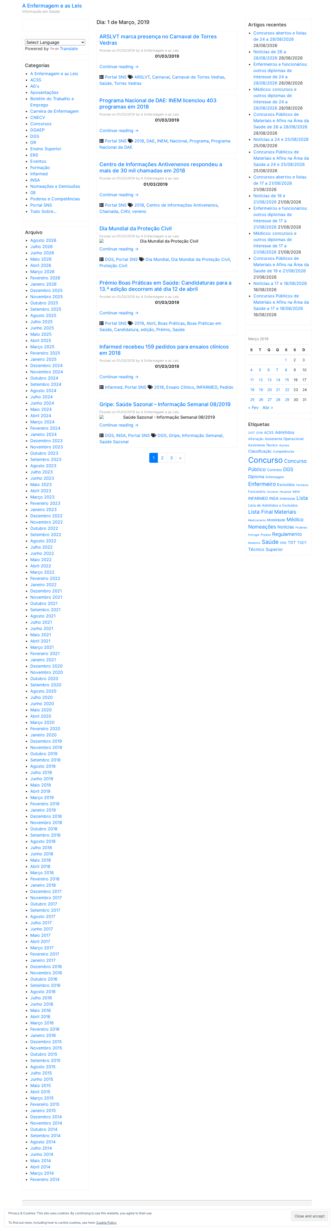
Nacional (178, 140)
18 (252, 389)
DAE (150, 140)
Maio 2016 (40, 1010)
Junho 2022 (42, 553)
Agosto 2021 (43, 615)
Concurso (265, 460)
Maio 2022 (41, 559)
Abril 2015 (40, 1091)
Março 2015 (42, 1098)
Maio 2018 (40, 860)
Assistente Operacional (284, 439)
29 (287, 399)
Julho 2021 (41, 622)
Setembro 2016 (45, 985)
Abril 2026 (40, 265)
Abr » (268, 407)
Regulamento (287, 534)
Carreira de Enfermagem (54, 111)
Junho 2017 (41, 929)
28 (278, 399)
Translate (69, 48)
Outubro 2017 (43, 903)
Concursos (40, 123)
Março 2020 (42, 722)
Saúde (105, 83)
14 (278, 379)
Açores (284, 445)
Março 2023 (42, 497)
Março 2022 (42, 572)
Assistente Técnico (263, 445)
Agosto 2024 (43, 390)
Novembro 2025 (46, 296)
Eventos (38, 161)
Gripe (174, 435)
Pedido (227, 387)
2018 (139, 140)
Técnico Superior (265, 549)
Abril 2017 (40, 941)
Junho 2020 (42, 703)
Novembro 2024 (46, 371)
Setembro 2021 (45, 609)
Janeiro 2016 (43, 1035)
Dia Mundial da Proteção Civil (135, 228)
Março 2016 (42, 1022)
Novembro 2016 (46, 972)
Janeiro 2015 (43, 1110)
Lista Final (260, 512)
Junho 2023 (42, 478)
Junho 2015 (41, 1079)
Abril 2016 (40, 1016)
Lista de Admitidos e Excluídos (273, 505)
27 (269, 399)
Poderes (301, 527)
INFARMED (206, 387)
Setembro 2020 (45, 684)
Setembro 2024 (45, 384)
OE (33, 192)
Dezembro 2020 (46, 666)
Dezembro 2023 (46, 440)
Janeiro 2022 (43, 584)
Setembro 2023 (45, 459)
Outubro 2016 (43, 979)
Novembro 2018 (46, 822)
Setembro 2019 (45, 759)
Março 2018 (42, 872)
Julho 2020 (41, 697)
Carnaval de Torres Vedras (198, 77)
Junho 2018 (41, 853)
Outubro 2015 (43, 1054)
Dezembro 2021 (46, 590)
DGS (34, 136)
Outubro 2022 (44, 528)
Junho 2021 (41, 628)
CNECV (37, 117)
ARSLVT (142, 77)
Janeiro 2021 (43, 659)
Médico (295, 520)
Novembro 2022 (46, 522)
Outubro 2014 (43, 1129)
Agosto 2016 (43, 991)
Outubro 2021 (43, 603)
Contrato (274, 470)
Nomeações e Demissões (55, 186)
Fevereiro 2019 (44, 803)
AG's (34, 86)
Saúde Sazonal (114, 441)
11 (252, 379)
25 (252, 399)
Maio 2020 (41, 709)
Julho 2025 (41, 321)
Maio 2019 (40, 785)
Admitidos (284, 432)
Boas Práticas (171, 323)
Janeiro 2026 (43, 284)
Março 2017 (41, 947)
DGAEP (37, 130)
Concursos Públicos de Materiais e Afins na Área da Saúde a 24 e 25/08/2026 (281, 158)
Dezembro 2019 (46, 741)
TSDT (302, 543)
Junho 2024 (42, 403)
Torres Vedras (127, 83)
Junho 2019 (41, 778)
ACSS (35, 79)
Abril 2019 (40, 791)
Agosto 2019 (43, 766)
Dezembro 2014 (46, 1116)
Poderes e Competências (55, 198)
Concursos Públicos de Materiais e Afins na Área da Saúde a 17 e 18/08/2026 (281, 302)
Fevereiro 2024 (45, 428)
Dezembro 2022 (46, 515)
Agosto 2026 (43, 240)
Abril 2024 (40, 415)
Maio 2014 (40, 1160)
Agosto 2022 (43, 540)
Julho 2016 (41, 997)
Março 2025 (42, 346)
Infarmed (39, 173)
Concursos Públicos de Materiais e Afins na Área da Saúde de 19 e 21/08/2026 (281, 264)
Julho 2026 (41, 246)
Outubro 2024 (44, 378)
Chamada (108, 211)
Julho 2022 (41, 547)
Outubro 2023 (44, 453)
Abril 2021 (40, 641)
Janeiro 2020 (43, 734)
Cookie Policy (106, 1222)
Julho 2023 (41, 472)
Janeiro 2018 (43, 885)
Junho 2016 (41, 1004)
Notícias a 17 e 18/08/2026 (280, 283)
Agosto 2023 (43, 465)
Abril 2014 (40, 1166)
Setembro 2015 (45, 1060)
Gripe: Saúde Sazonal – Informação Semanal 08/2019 (165, 404)
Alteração (256, 439)
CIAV (125, 211)
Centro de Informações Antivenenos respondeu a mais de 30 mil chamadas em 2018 (160, 167)
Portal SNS (41, 205)
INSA (35, 180)
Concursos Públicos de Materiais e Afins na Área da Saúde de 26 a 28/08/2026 (281, 120)
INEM (162, 140)
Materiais (285, 512)
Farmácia (302, 485)
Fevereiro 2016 (44, 1029)
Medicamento (257, 520)
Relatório (254, 543)
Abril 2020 (40, 716)
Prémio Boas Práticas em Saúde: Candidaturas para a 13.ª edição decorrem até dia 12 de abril (165, 286)
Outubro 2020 (44, 678)
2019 (139, 323)
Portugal (253, 535)
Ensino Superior (45, 148)
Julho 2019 (41, 772)
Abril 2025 (40, 340)
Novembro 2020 (46, 672)
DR (33, 142)
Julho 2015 (41, 1073)
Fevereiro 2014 (44, 1179)
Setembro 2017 (45, 910)
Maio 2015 (40, 1085)
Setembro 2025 (45, 309)
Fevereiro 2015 (44, 1104)
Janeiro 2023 (43, 509)
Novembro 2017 (46, 897)
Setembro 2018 (45, 835)
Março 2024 (42, 421)
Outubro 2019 (43, 753)
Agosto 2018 (43, 841)
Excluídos (286, 484)
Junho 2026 (42, 252)
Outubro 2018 (43, 828)
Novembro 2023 (46, 446)
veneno (139, 211)
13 (269, 379)
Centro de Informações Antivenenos (182, 205)
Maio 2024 (41, 409)
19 (261, 389)
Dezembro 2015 (46, 1041)
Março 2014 (42, 1173)
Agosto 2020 (43, 691)
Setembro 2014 (45, 1135)
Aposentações (44, 92)
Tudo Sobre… (43, 211)
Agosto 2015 (43, 1066)
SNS (283, 543)
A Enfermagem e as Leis (52, 6)
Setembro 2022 (45, 534)
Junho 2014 (41, 1154)
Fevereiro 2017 (44, 954)
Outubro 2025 (44, 302)
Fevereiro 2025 (45, 353)
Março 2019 (42, 797)
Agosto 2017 (42, 916)
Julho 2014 (41, 1148)
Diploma (256, 476)
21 (278, 389)
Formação (40, 167)
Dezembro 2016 (46, 966)
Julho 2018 (41, 847)
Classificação (260, 451)
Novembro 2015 (46, 1047)
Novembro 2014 (46, 1123)
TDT (292, 542)
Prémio (163, 329)
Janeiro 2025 (43, 359)
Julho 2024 (41, 396)
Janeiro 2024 (43, 434)
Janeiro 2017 (43, 960)
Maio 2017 (40, 935)
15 (287, 379)
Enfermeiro (262, 484)
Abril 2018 (40, 866)
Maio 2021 (40, 634)
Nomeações (262, 527)
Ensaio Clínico (180, 387)
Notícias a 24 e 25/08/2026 (281, 139)
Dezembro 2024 (46, 365)
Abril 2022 (40, 565)
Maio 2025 (41, 334)
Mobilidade (276, 520)
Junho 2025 (42, 328)
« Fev (253, 407)
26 (261, 399)
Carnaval (161, 77)
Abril (151, 323)
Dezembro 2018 (46, 816)
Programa (199, 140)
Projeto (266, 535)
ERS (34, 155)
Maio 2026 (41, 259)
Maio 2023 (41, 484)
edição (147, 329)
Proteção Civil (113, 265)
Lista (302, 498)
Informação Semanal (202, 435)
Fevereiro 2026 (45, 277)
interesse (287, 498)
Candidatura (126, 329)
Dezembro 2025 (46, 290)
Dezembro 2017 (46, 891)
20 (269, 389)
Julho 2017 (41, 922)
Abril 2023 (40, 490)
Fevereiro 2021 (44, 653)
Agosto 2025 (43, 315)
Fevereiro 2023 (45, 503)
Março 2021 (42, 647)
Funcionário (257, 492)
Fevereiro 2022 (45, 578)
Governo (272, 492)
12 (261, 379)
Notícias (285, 527)
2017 (251, 433)
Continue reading (119, 66)
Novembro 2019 (46, 747)
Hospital (285, 492)
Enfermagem (275, 477)
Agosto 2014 (43, 1141)
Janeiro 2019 (43, 810)
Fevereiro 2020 (45, 728)
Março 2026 (42, 271)
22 (287, 389)
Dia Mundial (157, 259)
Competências (283, 451)
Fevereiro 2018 (44, 878)
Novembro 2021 (46, 597)
